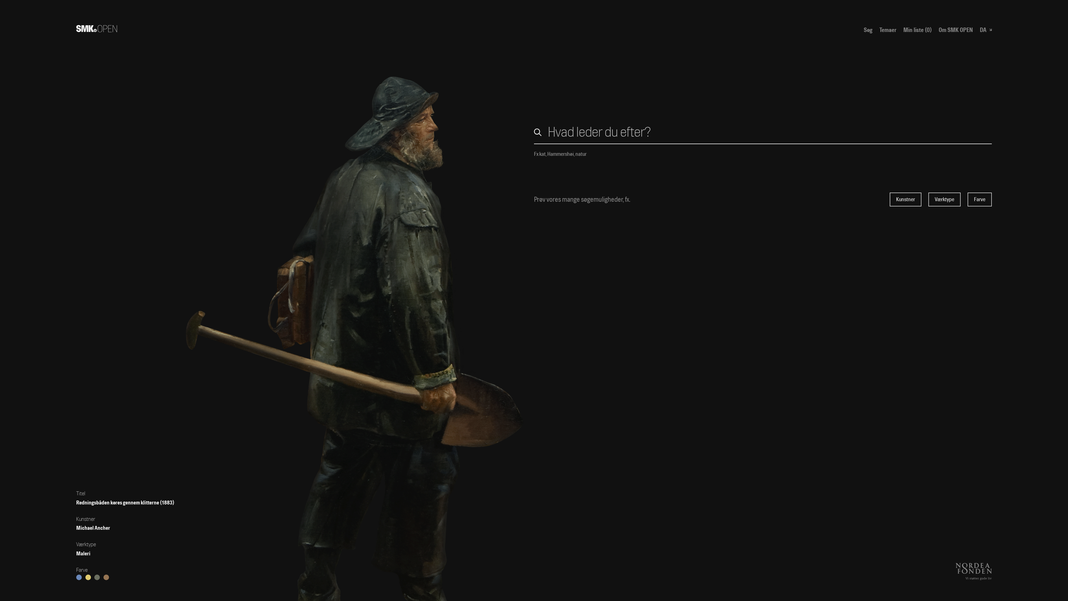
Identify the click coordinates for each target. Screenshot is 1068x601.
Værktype (944, 199)
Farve (979, 199)
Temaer (887, 30)
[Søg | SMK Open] (96, 30)
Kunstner (905, 199)
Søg (868, 30)
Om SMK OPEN (956, 30)
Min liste (917, 30)
